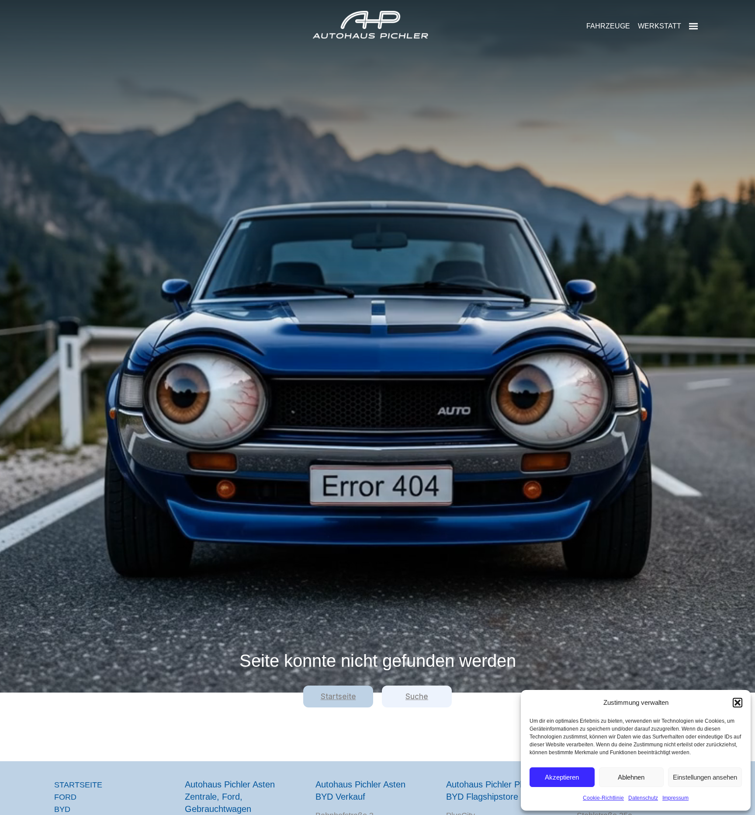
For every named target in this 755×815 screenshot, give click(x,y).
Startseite (338, 696)
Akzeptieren (562, 777)
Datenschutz (643, 798)
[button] (737, 702)
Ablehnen (631, 777)
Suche (416, 696)
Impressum (675, 798)
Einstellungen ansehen (705, 777)
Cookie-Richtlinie (603, 798)
